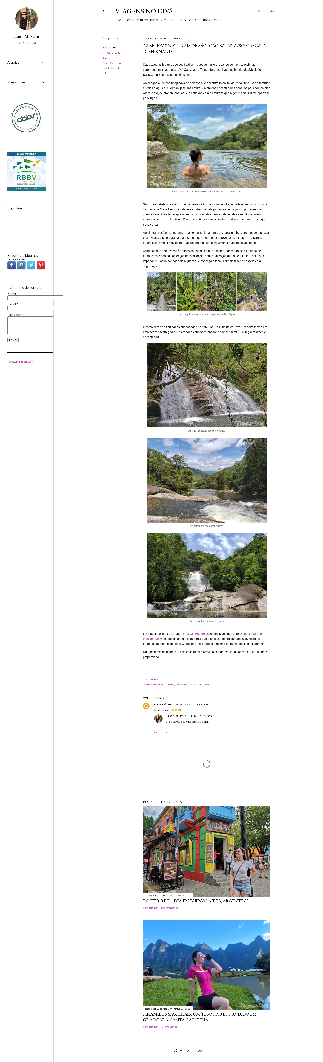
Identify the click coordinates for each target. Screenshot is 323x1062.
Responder (161, 732)
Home (119, 20)
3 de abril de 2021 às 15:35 (198, 716)
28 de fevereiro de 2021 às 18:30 (192, 704)
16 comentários (169, 1026)
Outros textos (209, 20)
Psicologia (187, 20)
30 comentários (169, 907)
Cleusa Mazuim (164, 704)
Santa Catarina (111, 63)
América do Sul (111, 53)
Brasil (155, 20)
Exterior (169, 20)
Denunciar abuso (20, 362)
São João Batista (113, 68)
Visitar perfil (27, 43)
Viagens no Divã (144, 11)
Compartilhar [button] (110, 38)
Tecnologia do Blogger (191, 1050)
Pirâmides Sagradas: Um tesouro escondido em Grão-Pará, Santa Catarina (200, 1017)
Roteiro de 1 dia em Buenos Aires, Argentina (196, 901)
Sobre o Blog (137, 20)
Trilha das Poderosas (195, 633)
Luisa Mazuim (174, 716)
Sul (104, 73)
